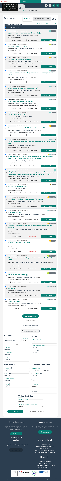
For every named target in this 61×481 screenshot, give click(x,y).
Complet (37, 370)
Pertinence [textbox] (21, 401)
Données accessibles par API (44, 479)
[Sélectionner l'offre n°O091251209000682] (5, 286)
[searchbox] (16, 349)
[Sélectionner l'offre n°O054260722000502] (5, 241)
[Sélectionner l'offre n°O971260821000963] (5, 299)
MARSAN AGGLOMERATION (24, 103)
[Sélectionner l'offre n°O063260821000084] (5, 197)
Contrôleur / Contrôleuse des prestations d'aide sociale (25, 199)
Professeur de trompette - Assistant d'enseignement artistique (28, 128)
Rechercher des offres (45, 444)
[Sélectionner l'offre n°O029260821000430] (5, 139)
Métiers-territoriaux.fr (45, 461)
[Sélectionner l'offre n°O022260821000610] (5, 126)
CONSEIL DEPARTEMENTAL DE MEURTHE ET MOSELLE (31, 230)
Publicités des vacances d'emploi (44, 446)
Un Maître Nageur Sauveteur (17, 186)
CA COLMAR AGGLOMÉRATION (25, 90)
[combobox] (12, 340)
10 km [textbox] (24, 340)
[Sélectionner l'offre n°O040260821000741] (5, 99)
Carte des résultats (27, 19)
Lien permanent (31, 320)
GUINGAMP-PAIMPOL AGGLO (24, 130)
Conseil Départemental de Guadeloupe (26, 303)
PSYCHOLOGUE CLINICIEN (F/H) (18, 275)
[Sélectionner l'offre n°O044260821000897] (5, 31)
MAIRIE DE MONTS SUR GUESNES (25, 176)
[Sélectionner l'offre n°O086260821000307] (5, 170)
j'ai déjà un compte (17, 437)
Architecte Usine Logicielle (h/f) (18, 46)
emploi (24, 1)
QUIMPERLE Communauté (23, 145)
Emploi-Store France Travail (45, 467)
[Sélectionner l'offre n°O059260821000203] (5, 185)
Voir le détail (49, 40)
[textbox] (12, 340)
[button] (40, 331)
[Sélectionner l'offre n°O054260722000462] (5, 256)
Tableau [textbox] (20, 406)
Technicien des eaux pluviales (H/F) (19, 59)
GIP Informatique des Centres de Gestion (27, 479)
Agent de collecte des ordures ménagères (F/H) (23, 88)
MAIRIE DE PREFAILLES (22, 35)
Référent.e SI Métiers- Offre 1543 (19, 243)
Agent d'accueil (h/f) (14, 301)
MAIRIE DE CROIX (21, 188)
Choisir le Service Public (45, 463)
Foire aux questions (45, 448)
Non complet (46, 370)
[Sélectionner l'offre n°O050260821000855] (5, 44)
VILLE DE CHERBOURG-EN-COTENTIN (27, 48)
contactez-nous (16, 450)
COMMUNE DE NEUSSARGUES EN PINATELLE (29, 214)
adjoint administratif (14, 212)
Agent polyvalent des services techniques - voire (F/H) (25, 33)
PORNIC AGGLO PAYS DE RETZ (24, 61)
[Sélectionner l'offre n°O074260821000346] (5, 154)
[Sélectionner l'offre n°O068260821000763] (5, 71)
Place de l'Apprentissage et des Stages (45, 465)
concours (4, 1)
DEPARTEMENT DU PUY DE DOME (26, 201)
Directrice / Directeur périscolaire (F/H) (20, 101)
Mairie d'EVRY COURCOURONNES (26, 277)
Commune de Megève (22, 161)
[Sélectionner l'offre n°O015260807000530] (5, 210)
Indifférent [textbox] (34, 380)
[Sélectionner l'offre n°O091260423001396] (5, 273)
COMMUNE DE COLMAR (23, 77)
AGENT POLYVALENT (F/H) (17, 114)
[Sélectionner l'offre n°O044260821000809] (5, 57)
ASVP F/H (11, 288)
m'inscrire (16, 434)
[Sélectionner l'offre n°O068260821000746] (5, 86)
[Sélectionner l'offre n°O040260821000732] (5, 113)
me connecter (45, 432)
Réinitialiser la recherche (37, 411)
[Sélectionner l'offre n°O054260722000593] (5, 223)
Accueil (25, 10)
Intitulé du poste (14, 27)
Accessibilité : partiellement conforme (45, 452)
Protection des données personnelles (44, 450)
